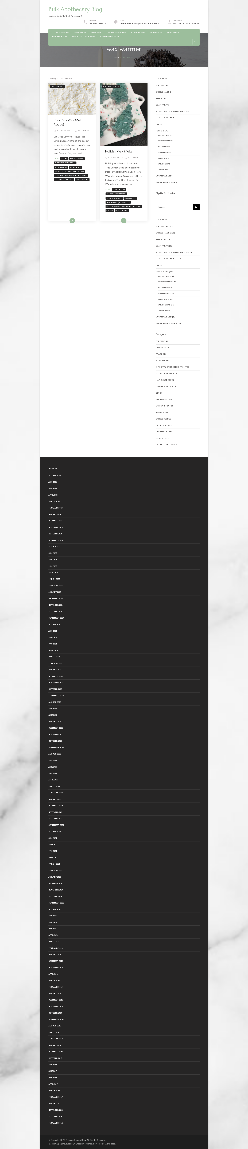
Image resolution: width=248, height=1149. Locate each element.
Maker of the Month (166, 118)
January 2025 (54, 592)
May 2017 (52, 1078)
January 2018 (54, 1045)
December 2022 (55, 728)
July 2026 (52, 482)
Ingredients (173, 32)
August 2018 (54, 1026)
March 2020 (54, 942)
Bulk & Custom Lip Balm (83, 36)
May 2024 (52, 644)
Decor (159, 124)
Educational (162, 85)
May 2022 (52, 773)
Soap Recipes (163, 170)
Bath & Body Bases (117, 32)
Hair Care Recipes (165, 135)
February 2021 (55, 870)
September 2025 (56, 540)
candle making (82, 180)
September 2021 (56, 825)
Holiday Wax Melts (118, 151)
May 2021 (52, 851)
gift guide (59, 180)
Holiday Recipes (111, 86)
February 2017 (55, 1097)
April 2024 (53, 650)
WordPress (110, 1143)
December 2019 (55, 961)
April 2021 (53, 857)
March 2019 (54, 980)
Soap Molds (80, 32)
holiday (109, 211)
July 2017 (52, 1064)
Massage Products (109, 36)
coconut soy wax (76, 171)
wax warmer (70, 175)
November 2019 (55, 967)
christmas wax (113, 206)
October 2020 (55, 896)
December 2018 (55, 1000)
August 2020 (54, 909)
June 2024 (52, 637)
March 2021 (54, 864)
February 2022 (55, 793)
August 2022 (54, 754)
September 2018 (56, 1019)
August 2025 (54, 547)
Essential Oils (138, 32)
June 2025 (52, 560)
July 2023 (52, 708)
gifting (64, 159)
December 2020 (55, 883)
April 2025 (53, 572)
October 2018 (55, 1013)
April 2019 (53, 974)
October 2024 (55, 611)
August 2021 (54, 831)
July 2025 (52, 553)
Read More (68, 221)
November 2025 (55, 527)
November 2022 (55, 734)
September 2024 (56, 618)
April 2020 (53, 935)
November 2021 (55, 812)
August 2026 (54, 475)
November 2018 (55, 1006)
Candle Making (163, 92)
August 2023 (54, 702)
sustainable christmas (65, 163)
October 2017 (55, 1058)
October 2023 (55, 689)
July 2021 (52, 838)
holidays (137, 206)
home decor (124, 202)
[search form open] (195, 42)
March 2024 (54, 657)
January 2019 (54, 993)
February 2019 (55, 987)
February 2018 (55, 1039)
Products (161, 98)
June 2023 (52, 715)
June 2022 (52, 767)
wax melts (82, 175)
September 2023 (56, 696)
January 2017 (54, 1103)
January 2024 (54, 670)
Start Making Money (166, 182)
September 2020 (56, 903)
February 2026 (55, 508)
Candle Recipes (163, 158)
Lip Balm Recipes (164, 164)
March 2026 (54, 501)
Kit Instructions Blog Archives (172, 111)
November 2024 (55, 605)
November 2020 (55, 890)
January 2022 (54, 799)
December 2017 (55, 1052)
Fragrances (156, 32)
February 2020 (55, 948)
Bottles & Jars (59, 36)
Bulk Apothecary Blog (75, 9)
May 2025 (52, 566)
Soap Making (162, 105)
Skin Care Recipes (164, 153)
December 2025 (55, 521)
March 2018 (54, 1032)
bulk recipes (60, 171)
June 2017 (52, 1071)
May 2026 (52, 488)
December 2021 (55, 806)
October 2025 (55, 534)
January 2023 (54, 721)
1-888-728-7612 (97, 23)
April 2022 (53, 780)
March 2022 (54, 786)
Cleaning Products (165, 141)
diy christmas (61, 167)
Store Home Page (60, 32)
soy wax (69, 180)
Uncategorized (164, 176)
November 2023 (55, 683)
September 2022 (56, 747)
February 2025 (55, 585)
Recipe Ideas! (58, 86)
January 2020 (54, 954)
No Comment (83, 131)
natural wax (75, 167)
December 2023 (55, 676)
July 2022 (52, 760)
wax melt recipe (77, 159)
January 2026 (54, 514)
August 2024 (54, 624)
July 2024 (52, 631)
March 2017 (54, 1090)
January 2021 (54, 877)
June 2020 (52, 922)
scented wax (130, 198)
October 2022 (55, 741)
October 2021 (55, 818)
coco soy (59, 175)
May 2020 (52, 929)
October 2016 (55, 1116)
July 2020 (52, 916)
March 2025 (54, 579)
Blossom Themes (84, 1143)
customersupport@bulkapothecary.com (139, 23)
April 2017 (53, 1084)
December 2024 (55, 598)
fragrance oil (121, 211)
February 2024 (55, 663)
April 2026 (53, 495)
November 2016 (55, 1110)
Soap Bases (97, 32)
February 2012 (55, 1123)
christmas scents (114, 198)
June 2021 (52, 844)
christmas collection (116, 194)
